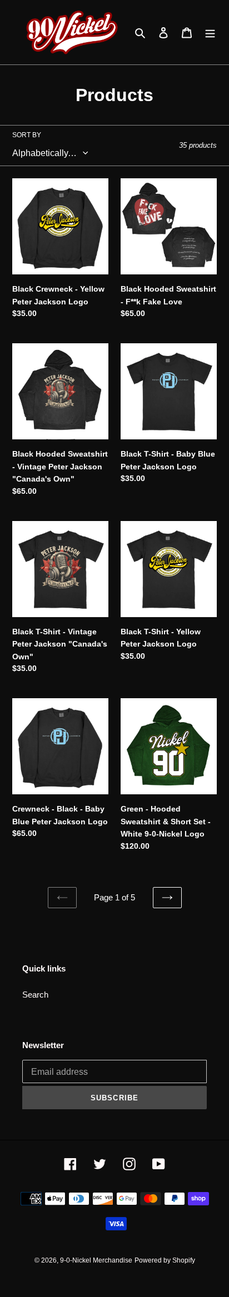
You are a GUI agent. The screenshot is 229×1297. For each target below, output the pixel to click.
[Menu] (210, 32)
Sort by (26, 135)
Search (35, 994)
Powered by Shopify (165, 1260)
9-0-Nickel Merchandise (96, 1260)
